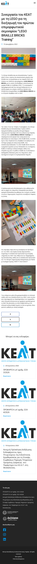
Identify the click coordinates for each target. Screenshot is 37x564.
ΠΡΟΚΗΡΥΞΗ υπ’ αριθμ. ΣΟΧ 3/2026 (15, 371)
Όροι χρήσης (18, 556)
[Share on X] (10, 319)
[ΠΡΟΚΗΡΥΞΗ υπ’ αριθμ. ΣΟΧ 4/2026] (18, 391)
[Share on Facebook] (10, 314)
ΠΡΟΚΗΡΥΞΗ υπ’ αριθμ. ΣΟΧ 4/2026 (15, 410)
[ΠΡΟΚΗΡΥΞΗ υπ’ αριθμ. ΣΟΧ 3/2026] (18, 351)
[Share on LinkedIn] (10, 325)
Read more (7, 376)
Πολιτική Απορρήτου (18, 559)
